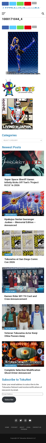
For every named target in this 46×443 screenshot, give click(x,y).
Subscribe (9, 399)
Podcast (14, 427)
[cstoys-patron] (19, 97)
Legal (28, 427)
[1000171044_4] (23, 73)
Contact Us (37, 427)
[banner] (17, 129)
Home (7, 427)
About (22, 427)
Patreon (24, 429)
